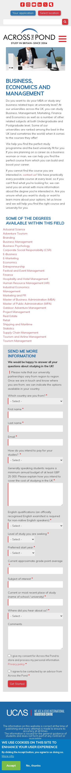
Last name (14, 423)
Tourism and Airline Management (24, 336)
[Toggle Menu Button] (62, 39)
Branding (9, 237)
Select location (49, 13)
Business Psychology (16, 246)
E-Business (10, 254)
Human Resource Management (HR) (26, 283)
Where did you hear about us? (27, 610)
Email (11, 436)
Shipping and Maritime (17, 324)
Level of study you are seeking (27, 534)
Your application (23, 13)
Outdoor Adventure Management (24, 308)
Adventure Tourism (15, 233)
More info (8, 756)
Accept (11, 765)
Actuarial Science (14, 229)
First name (14, 409)
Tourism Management (17, 341)
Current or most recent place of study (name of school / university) (32, 594)
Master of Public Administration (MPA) (27, 303)
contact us (29, 174)
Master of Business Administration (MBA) (29, 299)
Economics (10, 262)
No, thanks (33, 765)
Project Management (16, 312)
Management (11, 291)
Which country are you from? (26, 395)
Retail (6, 320)
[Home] (29, 35)
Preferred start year (20, 547)
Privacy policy (16, 664)
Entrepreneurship (14, 266)
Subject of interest (19, 579)
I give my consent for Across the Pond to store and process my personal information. (34, 660)
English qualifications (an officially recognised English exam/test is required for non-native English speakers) (34, 516)
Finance (8, 275)
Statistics (8, 328)
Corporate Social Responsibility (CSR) (27, 250)
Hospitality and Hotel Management (25, 279)
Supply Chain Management (20, 332)
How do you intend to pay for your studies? (30, 452)
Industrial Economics (16, 287)
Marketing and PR (14, 295)
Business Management (17, 242)
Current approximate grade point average (35, 561)
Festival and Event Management (23, 270)
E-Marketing (11, 258)
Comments (15, 624)
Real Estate (10, 316)
